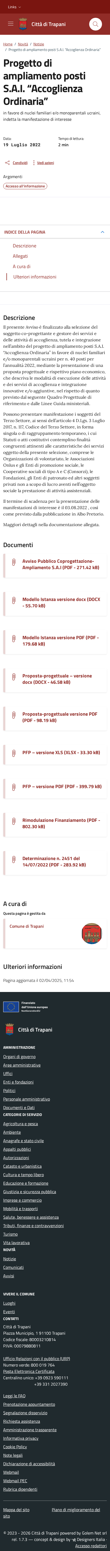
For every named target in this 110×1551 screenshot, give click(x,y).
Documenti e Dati (19, 1107)
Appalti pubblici (17, 1149)
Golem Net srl (94, 1533)
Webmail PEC (15, 1480)
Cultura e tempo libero (23, 1174)
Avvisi (8, 1276)
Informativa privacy (20, 1438)
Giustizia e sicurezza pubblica (29, 1191)
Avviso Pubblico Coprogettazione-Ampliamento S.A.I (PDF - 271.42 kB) (60, 564)
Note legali (13, 1455)
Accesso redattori (91, 1546)
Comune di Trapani (27, 926)
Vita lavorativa (16, 1242)
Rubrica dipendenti (20, 1489)
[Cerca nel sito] (95, 24)
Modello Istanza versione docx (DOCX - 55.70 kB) (61, 602)
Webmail (11, 1472)
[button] (15, 7)
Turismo (10, 1234)
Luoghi (9, 1303)
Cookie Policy (15, 1446)
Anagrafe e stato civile (23, 1140)
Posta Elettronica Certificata (28, 1371)
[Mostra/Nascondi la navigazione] (10, 23)
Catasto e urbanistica (22, 1166)
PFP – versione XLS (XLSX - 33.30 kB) (61, 752)
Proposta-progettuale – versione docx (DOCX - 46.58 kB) (57, 679)
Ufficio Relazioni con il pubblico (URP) (36, 1358)
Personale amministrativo (26, 1099)
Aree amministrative (22, 1065)
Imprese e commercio (22, 1200)
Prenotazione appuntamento (29, 1404)
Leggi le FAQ (14, 1396)
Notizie (9, 1259)
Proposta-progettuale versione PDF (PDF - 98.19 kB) (59, 717)
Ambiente (12, 1132)
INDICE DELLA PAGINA (24, 232)
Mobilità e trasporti (20, 1208)
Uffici (8, 1073)
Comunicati (13, 1267)
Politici (9, 1090)
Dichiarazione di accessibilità (29, 1463)
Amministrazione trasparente (30, 1430)
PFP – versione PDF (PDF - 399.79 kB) (62, 786)
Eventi (9, 1311)
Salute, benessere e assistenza (31, 1217)
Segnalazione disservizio (25, 1413)
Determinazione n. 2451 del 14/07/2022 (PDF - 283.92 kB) (54, 861)
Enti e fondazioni (18, 1082)
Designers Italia (90, 1539)
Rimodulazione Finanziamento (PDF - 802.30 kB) (61, 823)
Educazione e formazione (25, 1183)
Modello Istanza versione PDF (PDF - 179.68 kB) (60, 640)
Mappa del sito (16, 1509)
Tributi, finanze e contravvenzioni (33, 1225)
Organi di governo (19, 1056)
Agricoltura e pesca (20, 1123)
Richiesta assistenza (21, 1421)
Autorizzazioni (16, 1157)
